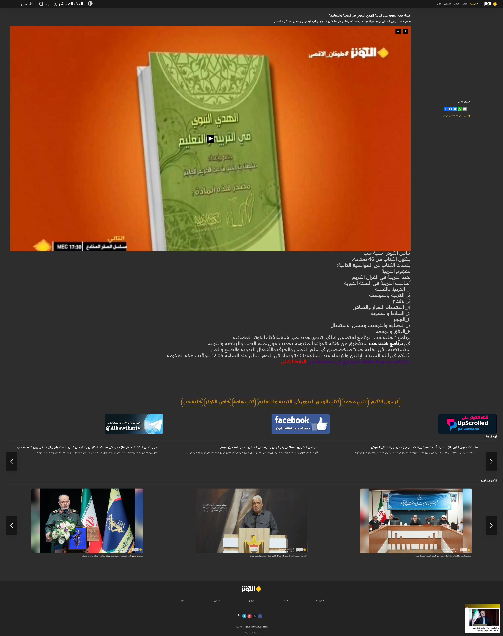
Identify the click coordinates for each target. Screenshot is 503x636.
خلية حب (192, 401)
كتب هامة (244, 401)
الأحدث (285, 600)
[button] (210, 139)
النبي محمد (355, 401)
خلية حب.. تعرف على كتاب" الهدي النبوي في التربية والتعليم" (370, 15)
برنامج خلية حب (386, 343)
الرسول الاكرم (385, 401)
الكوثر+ (183, 600)
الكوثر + (438, 4)
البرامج (456, 4)
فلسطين (447, 4)
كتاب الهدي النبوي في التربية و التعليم (299, 401)
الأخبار (464, 4)
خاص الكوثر (217, 401)
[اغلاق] (467, 608)
